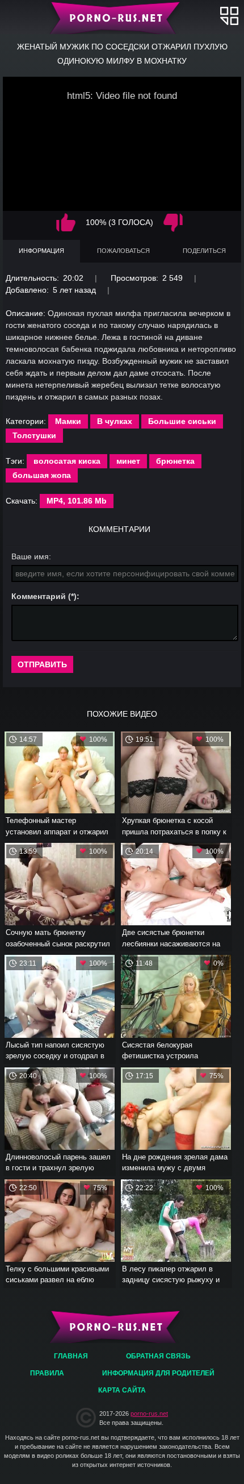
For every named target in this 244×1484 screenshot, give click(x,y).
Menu (229, 16)
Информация (41, 250)
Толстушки (34, 435)
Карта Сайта (122, 1390)
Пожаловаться (123, 250)
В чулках (114, 421)
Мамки (68, 421)
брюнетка (175, 460)
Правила (47, 1373)
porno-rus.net (149, 1413)
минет (128, 460)
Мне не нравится (173, 222)
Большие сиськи (182, 421)
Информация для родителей (158, 1373)
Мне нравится (65, 222)
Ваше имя (30, 556)
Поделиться (204, 250)
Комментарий (38, 596)
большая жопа (41, 475)
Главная (122, 17)
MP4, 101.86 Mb (77, 500)
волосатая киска (66, 460)
